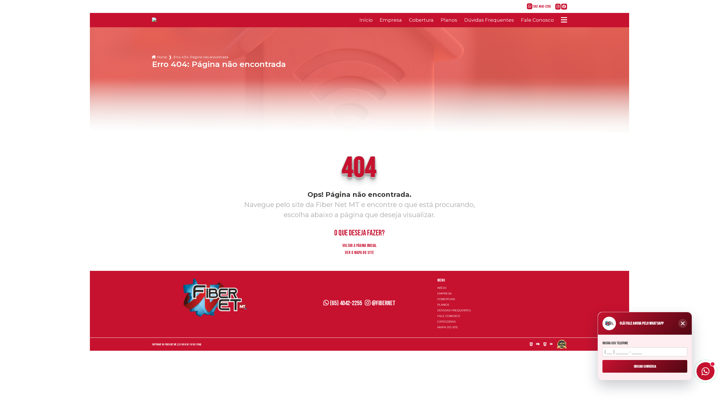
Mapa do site (447, 327)
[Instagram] (558, 6)
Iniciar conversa (645, 366)
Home (162, 57)
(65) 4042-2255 (541, 6)
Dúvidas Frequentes (489, 20)
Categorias (446, 321)
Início (366, 20)
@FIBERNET (382, 303)
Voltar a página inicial (359, 245)
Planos (449, 20)
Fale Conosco (537, 20)
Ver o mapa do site (359, 252)
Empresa (391, 20)
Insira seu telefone (615, 343)
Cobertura (421, 20)
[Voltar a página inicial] (164, 20)
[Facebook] (564, 6)
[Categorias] (564, 20)
